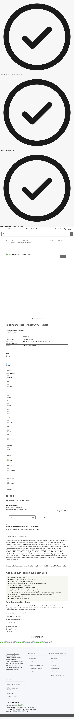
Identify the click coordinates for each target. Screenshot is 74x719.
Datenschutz (54, 658)
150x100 (8, 370)
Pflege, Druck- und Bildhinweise (12, 689)
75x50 (8, 361)
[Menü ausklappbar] (3, 229)
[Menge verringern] (7, 517)
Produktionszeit (12, 693)
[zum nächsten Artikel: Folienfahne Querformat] (7, 246)
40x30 (8, 357)
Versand (27, 500)
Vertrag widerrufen (13, 702)
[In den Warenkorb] (7, 252)
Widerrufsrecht (55, 668)
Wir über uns (32, 658)
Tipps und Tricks (12, 696)
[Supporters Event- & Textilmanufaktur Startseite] (25, 228)
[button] (55, 229)
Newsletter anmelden (35, 672)
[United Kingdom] (19, 705)
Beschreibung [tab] (11, 536)
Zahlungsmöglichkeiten (36, 665)
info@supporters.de (16, 632)
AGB (52, 662)
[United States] (23, 705)
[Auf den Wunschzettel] (64, 256)
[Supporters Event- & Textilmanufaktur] (15, 654)
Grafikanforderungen (13, 684)
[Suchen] (71, 234)
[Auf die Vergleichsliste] (61, 256)
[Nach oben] (0, 718)
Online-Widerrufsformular (58, 675)
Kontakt (31, 662)
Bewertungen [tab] (23, 536)
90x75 (8, 366)
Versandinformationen (35, 668)
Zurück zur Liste (10, 241)
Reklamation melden (57, 672)
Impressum (54, 665)
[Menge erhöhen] (30, 521)
